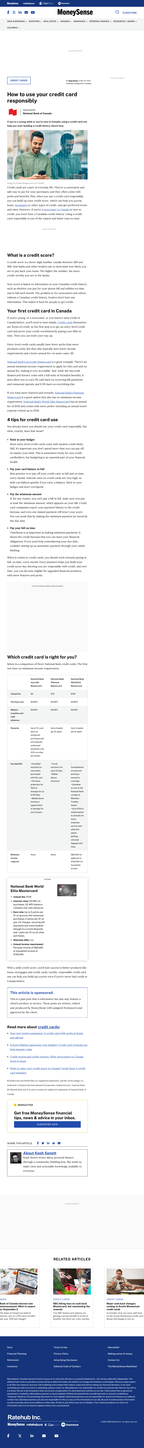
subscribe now (47, 1124)
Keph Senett (73, 81)
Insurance (12, 1366)
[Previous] (4, 1286)
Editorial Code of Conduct (67, 1366)
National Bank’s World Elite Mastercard (46, 401)
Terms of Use (60, 1347)
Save (9, 1347)
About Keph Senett (39, 1153)
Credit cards (65, 322)
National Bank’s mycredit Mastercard (29, 361)
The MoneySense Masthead (122, 1366)
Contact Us (113, 1360)
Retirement (13, 1360)
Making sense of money (120, 1353)
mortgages (21, 205)
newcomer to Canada (56, 209)
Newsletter (113, 1347)
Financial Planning (16, 1353)
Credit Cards (18, 80)
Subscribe (129, 12)
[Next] (139, 1286)
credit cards (48, 1027)
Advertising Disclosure (65, 1360)
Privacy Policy (61, 1353)
